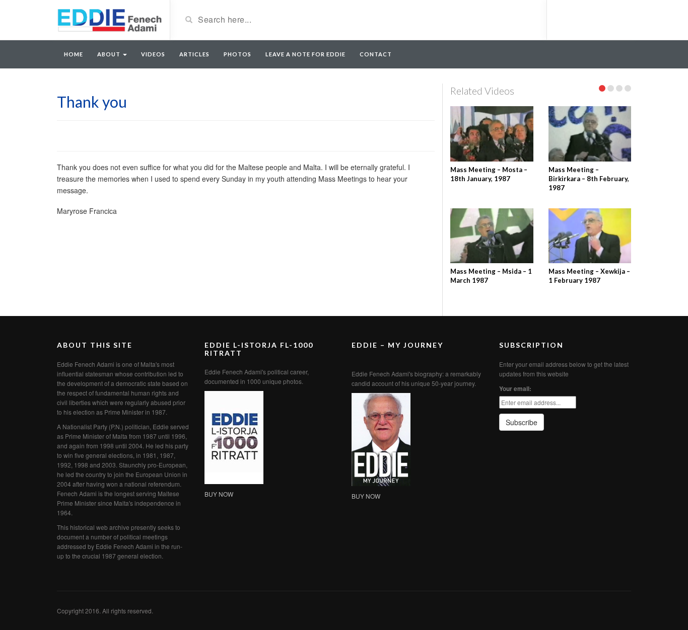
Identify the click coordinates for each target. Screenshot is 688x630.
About (109, 54)
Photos (237, 54)
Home (73, 54)
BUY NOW (218, 494)
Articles (194, 54)
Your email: (515, 388)
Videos (153, 54)
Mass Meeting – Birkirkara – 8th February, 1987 (588, 179)
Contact (376, 54)
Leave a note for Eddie (305, 54)
